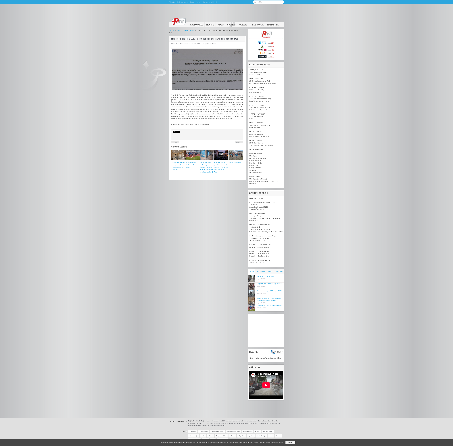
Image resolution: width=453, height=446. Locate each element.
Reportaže (242, 436)
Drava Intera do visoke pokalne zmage (191, 165)
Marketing (273, 24)
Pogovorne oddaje (221, 436)
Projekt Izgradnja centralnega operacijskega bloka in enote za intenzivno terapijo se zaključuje (207, 167)
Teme (270, 271)
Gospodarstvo (189, 30)
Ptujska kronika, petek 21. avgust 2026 (269, 291)
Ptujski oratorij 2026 (235, 162)
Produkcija (257, 24)
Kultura (257, 431)
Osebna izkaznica (182, 2)
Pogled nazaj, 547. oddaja (265, 276)
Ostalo (211, 436)
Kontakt (198, 2)
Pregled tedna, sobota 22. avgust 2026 (269, 284)
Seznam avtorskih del (210, 2)
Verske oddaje (261, 436)
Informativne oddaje (217, 431)
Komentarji (261, 271)
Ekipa (192, 2)
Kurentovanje (193, 436)
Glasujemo (279, 271)
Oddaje (243, 24)
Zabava (278, 436)
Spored (231, 24)
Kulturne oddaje (267, 431)
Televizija (171, 2)
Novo (252, 271)
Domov (171, 30)
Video (220, 24)
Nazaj (174, 142)
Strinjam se (290, 443)
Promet (233, 436)
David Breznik (180, 43)
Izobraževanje (247, 431)
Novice (210, 24)
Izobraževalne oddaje (233, 431)
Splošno (251, 436)
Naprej (238, 142)
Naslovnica (196, 24)
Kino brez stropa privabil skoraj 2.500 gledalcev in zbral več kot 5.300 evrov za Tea (221, 167)
